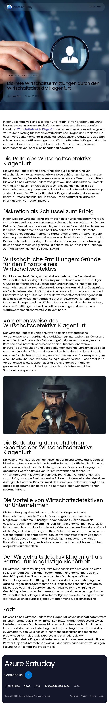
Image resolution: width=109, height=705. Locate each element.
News (27, 686)
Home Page (13, 686)
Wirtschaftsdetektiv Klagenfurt (36, 129)
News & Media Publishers (23, 75)
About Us (74, 696)
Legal (101, 696)
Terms (93, 696)
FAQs (38, 686)
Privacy (84, 696)
